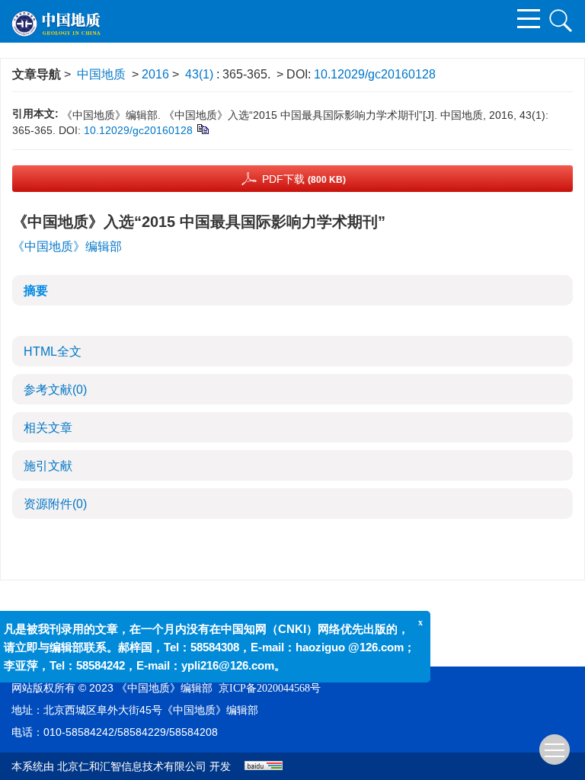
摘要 (36, 290)
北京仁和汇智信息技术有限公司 (131, 766)
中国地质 (101, 74)
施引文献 (48, 465)
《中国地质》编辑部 (67, 246)
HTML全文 (53, 351)
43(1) (200, 74)
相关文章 (48, 427)
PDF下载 (304, 179)
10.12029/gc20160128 (375, 74)
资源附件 (55, 503)
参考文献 (55, 389)
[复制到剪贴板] (202, 129)
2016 (155, 74)
